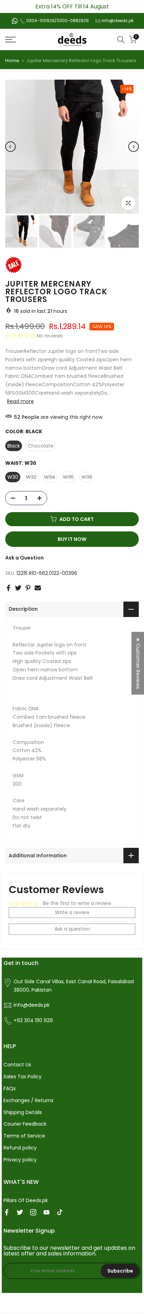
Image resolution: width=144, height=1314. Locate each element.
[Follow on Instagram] (33, 1212)
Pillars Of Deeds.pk (25, 1200)
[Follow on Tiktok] (60, 1212)
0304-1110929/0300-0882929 (57, 21)
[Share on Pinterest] (28, 588)
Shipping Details (22, 1112)
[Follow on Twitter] (20, 1212)
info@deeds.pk (118, 21)
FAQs (9, 1088)
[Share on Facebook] (8, 588)
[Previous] (10, 146)
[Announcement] (72, 6)
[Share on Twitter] (18, 588)
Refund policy (20, 1147)
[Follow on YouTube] (46, 1212)
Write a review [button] (72, 912)
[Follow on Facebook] (6, 1212)
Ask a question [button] (72, 928)
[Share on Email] (38, 588)
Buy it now (72, 539)
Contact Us (17, 1064)
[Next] (133, 146)
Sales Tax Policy (22, 1076)
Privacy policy (20, 1159)
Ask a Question (24, 557)
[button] (21, 335)
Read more (20, 401)
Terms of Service (24, 1135)
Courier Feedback (24, 1123)
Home (12, 60)
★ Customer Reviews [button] (138, 663)
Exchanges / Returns (28, 1100)
